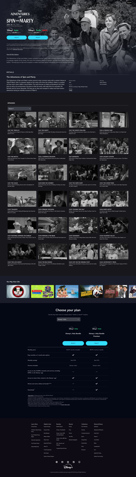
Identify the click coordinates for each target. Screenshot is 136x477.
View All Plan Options (13, 54)
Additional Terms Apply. (18, 49)
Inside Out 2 (96, 433)
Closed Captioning (47, 449)
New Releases (46, 433)
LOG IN (129, 2)
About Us (46, 446)
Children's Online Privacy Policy (36, 430)
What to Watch (47, 436)
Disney (70, 426)
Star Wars (71, 436)
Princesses (83, 449)
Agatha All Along (97, 453)
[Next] (133, 291)
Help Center (46, 439)
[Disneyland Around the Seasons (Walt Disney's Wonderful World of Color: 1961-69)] (42, 291)
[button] (49, 424)
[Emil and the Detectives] (115, 291)
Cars (95, 449)
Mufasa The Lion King (98, 456)
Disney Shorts (84, 439)
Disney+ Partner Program (49, 456)
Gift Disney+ (46, 453)
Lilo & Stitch (96, 439)
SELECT (16, 37)
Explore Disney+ (47, 426)
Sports (82, 436)
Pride (82, 446)
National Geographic (73, 439)
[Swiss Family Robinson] (91, 291)
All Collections (84, 426)
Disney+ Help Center (65, 404)
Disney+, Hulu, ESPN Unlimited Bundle (60, 434)
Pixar (70, 429)
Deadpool (96, 426)
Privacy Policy (34, 426)
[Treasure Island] (66, 291)
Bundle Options (59, 426)
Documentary (84, 443)
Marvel (70, 433)
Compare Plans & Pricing (61, 448)
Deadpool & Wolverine (98, 429)
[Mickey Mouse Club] (18, 291)
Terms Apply (30, 395)
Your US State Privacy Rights (35, 435)
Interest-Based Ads (35, 446)
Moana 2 (96, 436)
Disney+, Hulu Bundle (60, 429)
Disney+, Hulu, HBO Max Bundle (61, 439)
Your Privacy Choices (35, 443)
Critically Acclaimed (85, 433)
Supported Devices (47, 443)
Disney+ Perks (47, 429)
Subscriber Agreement (35, 440)
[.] (57, 462)
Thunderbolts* (97, 446)
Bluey (95, 443)
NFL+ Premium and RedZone (60, 444)
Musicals (83, 429)
